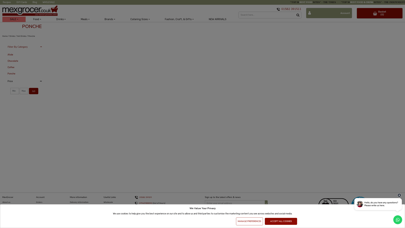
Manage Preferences (249, 221)
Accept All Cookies (281, 221)
